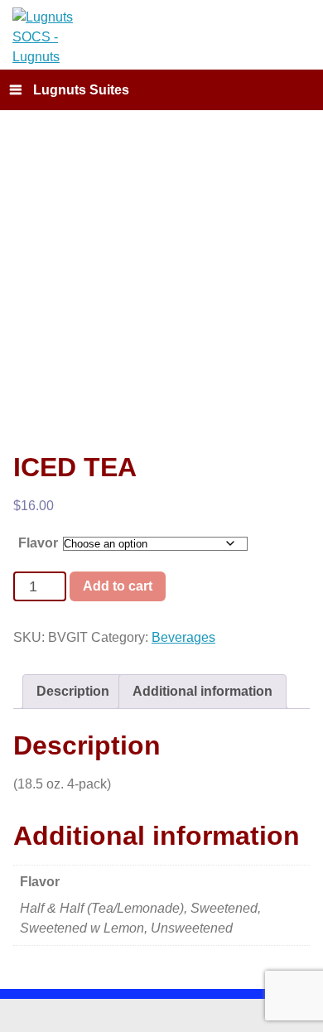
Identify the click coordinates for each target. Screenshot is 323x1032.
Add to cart (117, 585)
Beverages (183, 637)
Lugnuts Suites (81, 90)
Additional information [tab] (202, 691)
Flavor (38, 543)
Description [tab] (72, 691)
